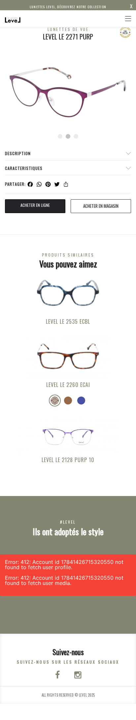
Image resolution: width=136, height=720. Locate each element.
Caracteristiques (24, 168)
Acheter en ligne (35, 205)
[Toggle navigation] (128, 18)
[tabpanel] (68, 92)
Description (18, 153)
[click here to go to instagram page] (78, 675)
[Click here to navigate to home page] (13, 19)
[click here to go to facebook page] (58, 675)
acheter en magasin (101, 206)
